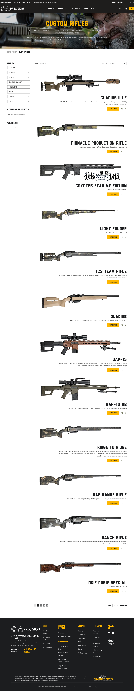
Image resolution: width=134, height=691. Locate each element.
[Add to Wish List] (122, 109)
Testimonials (82, 653)
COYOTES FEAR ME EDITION (101, 186)
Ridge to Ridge (112, 448)
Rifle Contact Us (97, 651)
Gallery (80, 649)
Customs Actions (46, 638)
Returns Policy (93, 686)
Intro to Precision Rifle (64, 647)
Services (62, 8)
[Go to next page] (47, 605)
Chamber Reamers (64, 637)
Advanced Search (96, 638)
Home (9, 52)
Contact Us (97, 657)
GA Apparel (47, 648)
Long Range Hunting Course (63, 667)
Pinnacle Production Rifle (99, 143)
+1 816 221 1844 (30, 651)
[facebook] (130, 2)
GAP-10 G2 (116, 405)
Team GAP (81, 635)
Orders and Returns (96, 632)
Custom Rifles (46, 632)
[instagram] (133, 2)
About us (88, 8)
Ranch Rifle (114, 538)
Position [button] (112, 63)
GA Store (46, 644)
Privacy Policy (77, 686)
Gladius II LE (113, 98)
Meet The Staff (81, 640)
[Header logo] (12, 8)
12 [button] (114, 605)
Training (74, 8)
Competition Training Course (63, 660)
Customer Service (96, 645)
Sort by (104, 64)
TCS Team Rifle (111, 272)
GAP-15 (119, 360)
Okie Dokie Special (107, 583)
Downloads (82, 645)
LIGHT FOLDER (113, 229)
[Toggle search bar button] (120, 8)
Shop (50, 8)
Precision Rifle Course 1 (63, 654)
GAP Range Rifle (110, 495)
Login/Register (117, 2)
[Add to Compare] (126, 109)
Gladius (118, 317)
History (80, 631)
